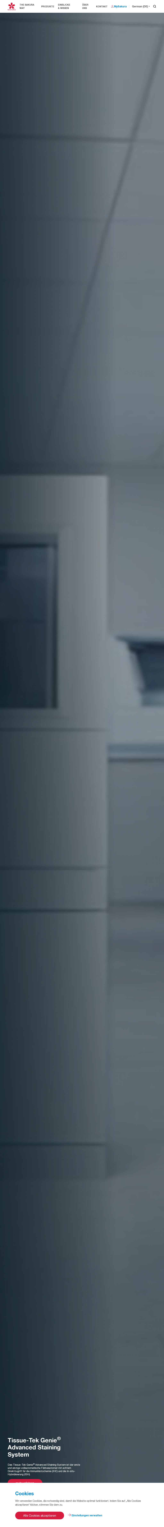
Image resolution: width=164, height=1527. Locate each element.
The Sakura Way (27, 6)
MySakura (120, 6)
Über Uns (85, 6)
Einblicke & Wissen (64, 6)
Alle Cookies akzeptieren (39, 1515)
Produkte (47, 6)
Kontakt (101, 6)
